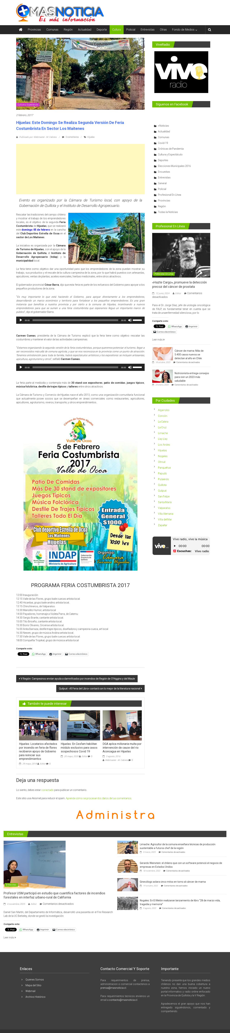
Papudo (162, 473)
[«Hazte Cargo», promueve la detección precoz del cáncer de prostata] (181, 255)
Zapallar (162, 525)
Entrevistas (148, 29)
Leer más (157, 339)
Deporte (102, 29)
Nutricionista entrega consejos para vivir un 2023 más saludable (192, 377)
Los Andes (164, 444)
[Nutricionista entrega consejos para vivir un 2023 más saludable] (162, 376)
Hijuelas (91, 137)
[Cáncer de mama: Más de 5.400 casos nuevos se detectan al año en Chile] (162, 353)
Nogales (162, 456)
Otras (163, 29)
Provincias (34, 29)
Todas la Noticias (168, 212)
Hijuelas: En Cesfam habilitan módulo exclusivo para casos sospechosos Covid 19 (79, 747)
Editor (43, 763)
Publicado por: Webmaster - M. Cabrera (38, 137)
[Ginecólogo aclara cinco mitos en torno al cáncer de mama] (127, 884)
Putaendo (163, 479)
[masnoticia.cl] (20, 29)
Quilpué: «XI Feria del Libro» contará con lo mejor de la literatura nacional (99, 688)
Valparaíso (164, 508)
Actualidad (84, 29)
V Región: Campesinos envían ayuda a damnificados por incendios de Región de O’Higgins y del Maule (78, 678)
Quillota (162, 484)
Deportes (163, 160)
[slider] (138, 320)
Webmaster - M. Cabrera (116, 760)
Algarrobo (163, 410)
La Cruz (162, 427)
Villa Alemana (165, 513)
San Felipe (163, 496)
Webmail (30, 991)
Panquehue (164, 467)
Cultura (116, 29)
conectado (47, 790)
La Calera (163, 421)
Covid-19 (163, 143)
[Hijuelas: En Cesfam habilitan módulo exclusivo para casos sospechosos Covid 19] (80, 725)
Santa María (165, 502)
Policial (130, 29)
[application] (80, 320)
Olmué (161, 461)
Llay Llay (162, 438)
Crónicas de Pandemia (171, 148)
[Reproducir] (21, 320)
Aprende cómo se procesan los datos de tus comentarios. (99, 798)
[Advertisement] (80, 169)
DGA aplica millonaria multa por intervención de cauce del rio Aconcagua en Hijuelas (122, 747)
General (162, 183)
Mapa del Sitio (33, 985)
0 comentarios (72, 137)
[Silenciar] (130, 320)
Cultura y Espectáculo (28, 104)
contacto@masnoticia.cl (123, 999)
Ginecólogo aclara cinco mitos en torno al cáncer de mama (173, 881)
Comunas (52, 29)
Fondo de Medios (183, 29)
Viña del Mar (165, 519)
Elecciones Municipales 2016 (174, 166)
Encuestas (164, 171)
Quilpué (162, 490)
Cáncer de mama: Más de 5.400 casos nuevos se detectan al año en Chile (189, 354)
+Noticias (163, 125)
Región (68, 29)
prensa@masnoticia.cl (113, 987)
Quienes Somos (35, 979)
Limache (163, 433)
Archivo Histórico (35, 996)
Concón (162, 415)
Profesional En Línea (169, 194)
